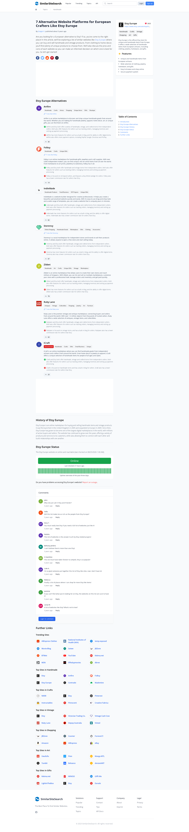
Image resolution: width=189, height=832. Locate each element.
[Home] (36, 9)
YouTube (72, 655)
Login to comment (46, 619)
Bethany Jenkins (50, 546)
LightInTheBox (48, 783)
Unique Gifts (63, 151)
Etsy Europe (100, 39)
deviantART (99, 763)
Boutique (92, 110)
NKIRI (44, 696)
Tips (98, 807)
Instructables (47, 703)
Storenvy (48, 225)
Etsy (43, 675)
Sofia (46, 512)
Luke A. (46, 568)
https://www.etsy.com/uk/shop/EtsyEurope (140, 26)
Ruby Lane (49, 301)
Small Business (64, 192)
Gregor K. (41, 31)
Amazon (45, 743)
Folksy (47, 147)
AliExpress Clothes (49, 641)
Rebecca (47, 580)
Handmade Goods (62, 229)
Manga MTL (100, 756)
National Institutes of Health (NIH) (77, 641)
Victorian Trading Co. (76, 716)
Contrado (72, 682)
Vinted (97, 723)
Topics (89, 3)
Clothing (87, 229)
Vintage (76, 268)
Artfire (47, 106)
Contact (99, 802)
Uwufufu (45, 756)
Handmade (57, 9)
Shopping (69, 110)
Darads (98, 783)
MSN (44, 662)
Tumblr (45, 763)
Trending (79, 3)
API (97, 3)
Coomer (71, 736)
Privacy (140, 802)
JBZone (98, 648)
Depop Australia (75, 723)
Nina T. (46, 523)
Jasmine (47, 591)
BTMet (44, 655)
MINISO (71, 776)
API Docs (99, 811)
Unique (89, 347)
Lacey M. (47, 605)
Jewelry (79, 306)
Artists (62, 110)
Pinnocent (72, 703)
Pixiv (70, 756)
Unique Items (78, 110)
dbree (97, 662)
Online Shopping (50, 229)
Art (55, 268)
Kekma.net (99, 655)
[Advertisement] (74, 79)
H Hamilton (48, 557)
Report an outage (90, 482)
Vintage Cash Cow (102, 716)
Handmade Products (51, 192)
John (45, 500)
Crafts (56, 110)
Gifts (85, 110)
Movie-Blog (46, 648)
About (119, 802)
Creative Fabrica (101, 703)
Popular (68, 3)
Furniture (90, 306)
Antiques (47, 306)
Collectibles (62, 306)
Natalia (46, 534)
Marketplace (74, 229)
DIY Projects (74, 192)
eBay (97, 743)
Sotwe (70, 648)
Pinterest (98, 696)
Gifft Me (98, 776)
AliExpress (72, 743)
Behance (71, 763)
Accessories (96, 229)
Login (141, 3)
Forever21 (99, 736)
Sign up (150, 3)
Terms (139, 807)
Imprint (120, 807)
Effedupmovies (74, 662)
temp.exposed (101, 641)
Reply (58, 506)
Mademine (99, 682)
